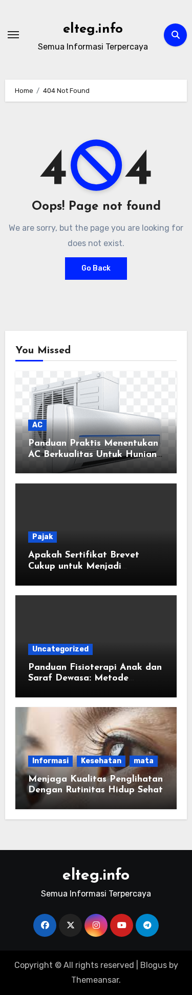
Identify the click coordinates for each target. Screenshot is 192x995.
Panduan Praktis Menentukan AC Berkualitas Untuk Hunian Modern (93, 454)
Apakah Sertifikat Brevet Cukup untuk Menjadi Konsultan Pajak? (83, 566)
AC (37, 425)
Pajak (42, 536)
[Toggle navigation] (13, 35)
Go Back (96, 268)
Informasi (50, 761)
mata (144, 761)
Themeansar (95, 980)
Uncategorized (60, 649)
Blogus (153, 965)
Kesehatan (101, 761)
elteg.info (93, 29)
